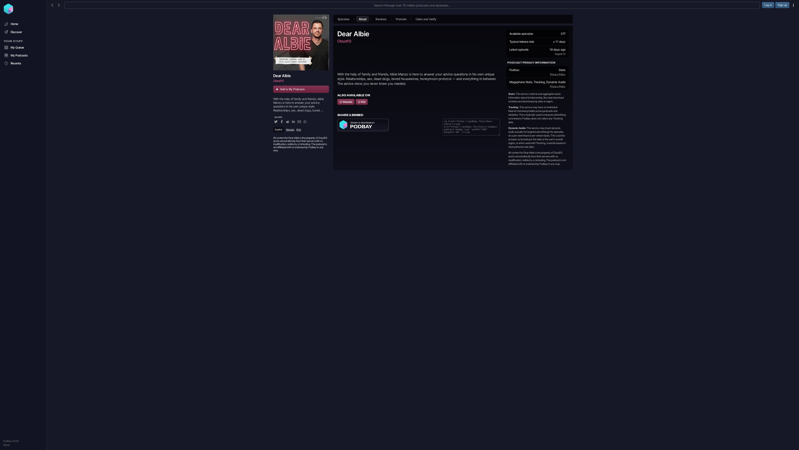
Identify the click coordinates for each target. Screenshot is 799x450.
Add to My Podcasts (292, 89)
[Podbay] (8, 13)
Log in (768, 5)
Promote (401, 19)
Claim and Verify (426, 19)
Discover (16, 32)
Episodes (344, 19)
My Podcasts (19, 55)
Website (290, 129)
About (6, 444)
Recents (16, 63)
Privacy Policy (558, 74)
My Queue (17, 47)
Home (14, 24)
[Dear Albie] (301, 42)
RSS (298, 129)
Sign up (782, 5)
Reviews (381, 19)
